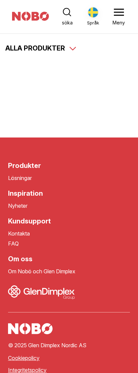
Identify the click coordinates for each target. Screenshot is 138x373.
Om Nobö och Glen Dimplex (41, 271)
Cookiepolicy (24, 358)
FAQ (13, 244)
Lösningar (20, 178)
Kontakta (19, 233)
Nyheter (17, 206)
